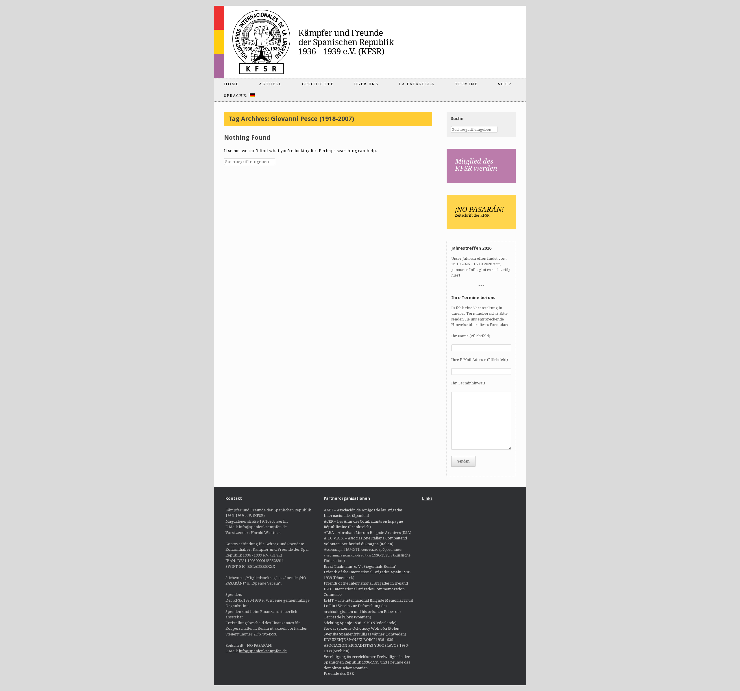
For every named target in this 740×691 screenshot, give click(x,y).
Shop (504, 84)
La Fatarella (416, 84)
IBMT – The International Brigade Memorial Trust (368, 600)
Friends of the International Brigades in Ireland (366, 583)
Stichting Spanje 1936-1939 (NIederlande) (360, 623)
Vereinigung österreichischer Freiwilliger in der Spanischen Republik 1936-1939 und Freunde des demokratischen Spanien (367, 662)
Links (427, 498)
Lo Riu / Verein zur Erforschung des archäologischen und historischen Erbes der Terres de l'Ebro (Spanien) (363, 611)
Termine (466, 84)
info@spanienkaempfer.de (263, 651)
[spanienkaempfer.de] (317, 42)
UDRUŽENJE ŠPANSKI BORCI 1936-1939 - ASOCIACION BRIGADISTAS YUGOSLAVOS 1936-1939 (366, 645)
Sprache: (237, 95)
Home (231, 84)
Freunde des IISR (339, 673)
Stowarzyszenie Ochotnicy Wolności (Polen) (362, 628)
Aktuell (270, 84)
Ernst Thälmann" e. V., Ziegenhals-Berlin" (360, 566)
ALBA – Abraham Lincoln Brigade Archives (362, 532)
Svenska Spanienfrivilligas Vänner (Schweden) (365, 634)
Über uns (366, 84)
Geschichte (318, 84)
